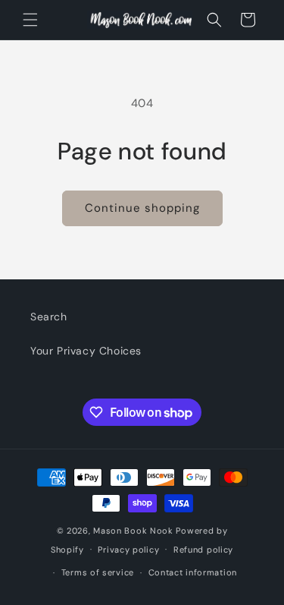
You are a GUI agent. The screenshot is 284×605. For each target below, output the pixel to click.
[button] (30, 19)
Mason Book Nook (133, 530)
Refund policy (203, 549)
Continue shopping (142, 208)
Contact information (192, 572)
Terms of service (97, 572)
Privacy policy (128, 549)
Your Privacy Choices (86, 351)
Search (48, 316)
